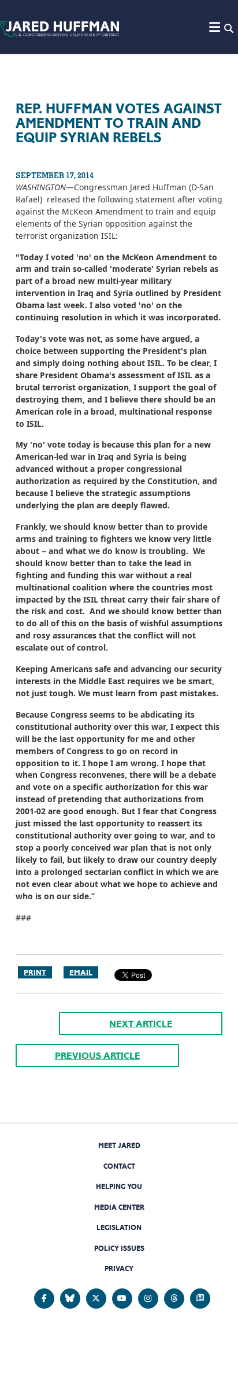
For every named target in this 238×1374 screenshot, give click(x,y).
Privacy (119, 1268)
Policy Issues (119, 1248)
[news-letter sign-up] (200, 1298)
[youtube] (122, 1298)
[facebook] (44, 1298)
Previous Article (97, 1055)
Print (35, 972)
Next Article (141, 1023)
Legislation (119, 1227)
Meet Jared (119, 1145)
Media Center (119, 1207)
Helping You (119, 1186)
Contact (119, 1166)
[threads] (174, 1298)
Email (80, 972)
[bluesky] (70, 1298)
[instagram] (148, 1298)
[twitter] (96, 1298)
